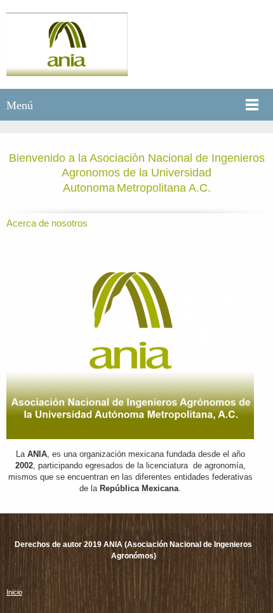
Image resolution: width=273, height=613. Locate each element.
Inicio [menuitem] (14, 592)
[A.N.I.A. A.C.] (67, 44)
